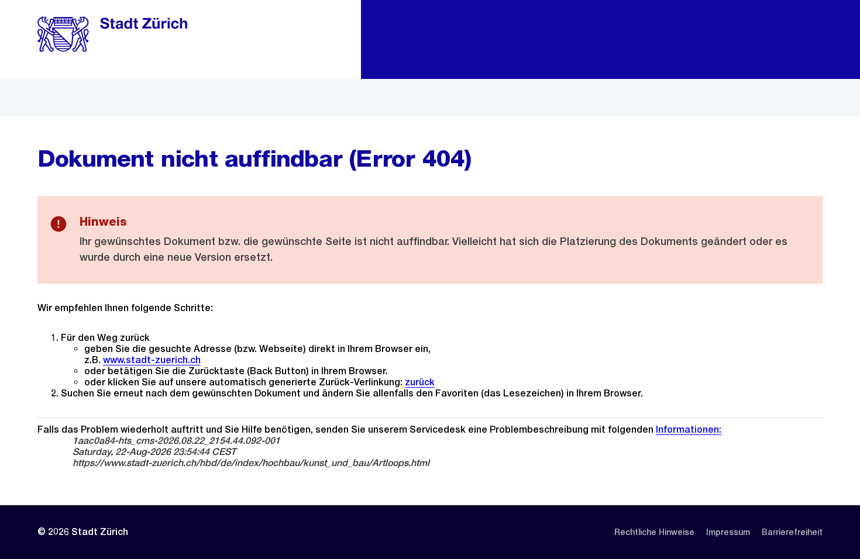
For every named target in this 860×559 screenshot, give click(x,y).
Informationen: (688, 429)
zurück (420, 382)
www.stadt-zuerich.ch (152, 359)
